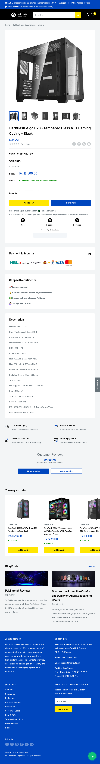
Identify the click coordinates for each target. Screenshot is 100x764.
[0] (92, 14)
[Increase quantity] (36, 193)
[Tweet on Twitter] (84, 144)
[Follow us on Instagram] (22, 744)
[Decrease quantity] (22, 193)
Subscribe (63, 709)
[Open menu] (6, 15)
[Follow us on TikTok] (27, 744)
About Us (9, 689)
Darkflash (14, 140)
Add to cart (29, 202)
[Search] (78, 15)
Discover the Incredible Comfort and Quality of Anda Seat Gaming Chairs (72, 595)
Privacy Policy (11, 723)
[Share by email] (89, 144)
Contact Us (10, 694)
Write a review (33, 471)
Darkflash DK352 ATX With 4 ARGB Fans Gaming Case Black (22, 529)
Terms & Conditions (14, 719)
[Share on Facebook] (74, 144)
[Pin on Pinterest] (79, 144)
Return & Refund (13, 702)
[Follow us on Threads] (17, 744)
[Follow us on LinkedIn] (32, 744)
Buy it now (71, 202)
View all (91, 566)
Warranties (10, 706)
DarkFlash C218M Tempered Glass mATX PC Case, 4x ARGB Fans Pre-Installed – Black (58, 531)
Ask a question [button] (66, 471)
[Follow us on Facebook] (7, 744)
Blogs (7, 727)
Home (7, 25)
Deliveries (9, 698)
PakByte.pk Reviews (17, 590)
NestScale (55, 230)
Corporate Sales (12, 710)
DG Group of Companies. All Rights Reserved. (23, 756)
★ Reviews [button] (97, 385)
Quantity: (13, 193)
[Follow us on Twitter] (12, 744)
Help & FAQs (10, 715)
